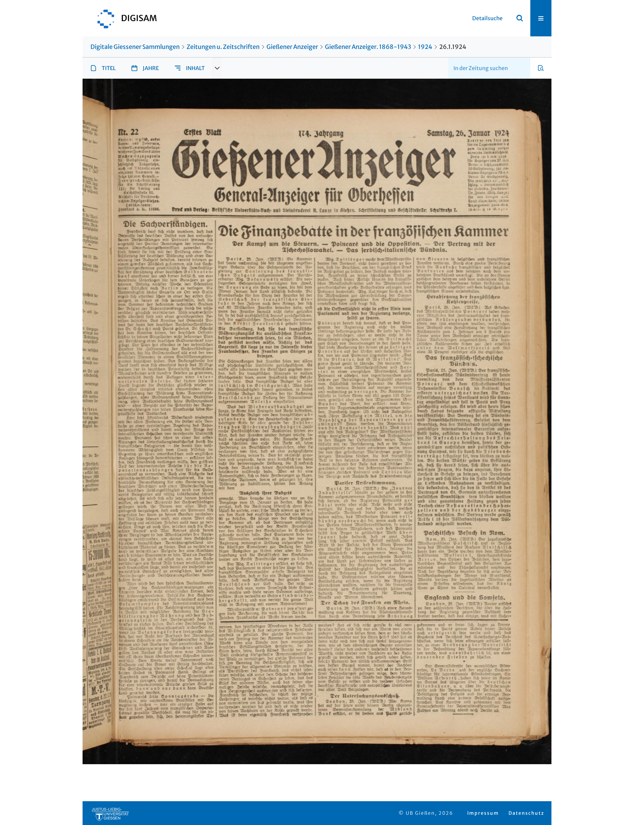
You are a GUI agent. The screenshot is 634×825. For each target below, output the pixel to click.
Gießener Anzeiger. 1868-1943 (368, 47)
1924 (425, 47)
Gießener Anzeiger (292, 47)
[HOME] (124, 18)
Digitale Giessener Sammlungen (135, 47)
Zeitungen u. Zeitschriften (223, 47)
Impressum (483, 813)
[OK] (519, 18)
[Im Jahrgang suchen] (540, 68)
